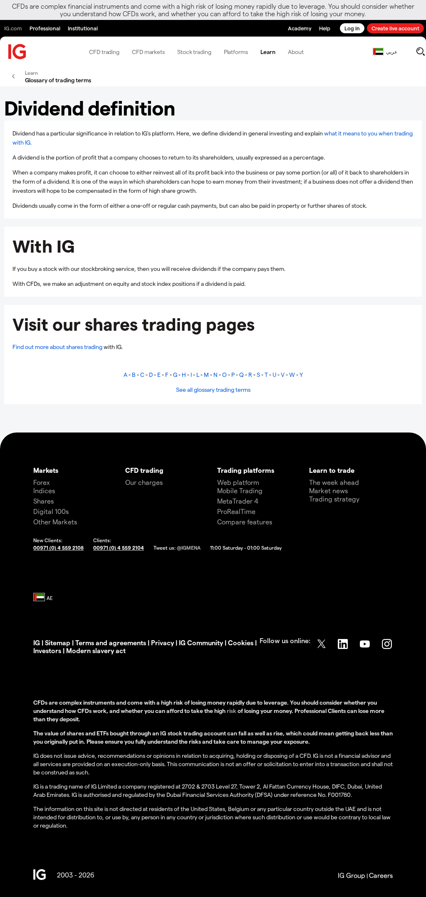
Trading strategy (334, 499)
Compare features (244, 522)
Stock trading (194, 51)
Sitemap (57, 642)
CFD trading (104, 51)
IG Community (201, 642)
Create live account (395, 28)
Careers (381, 875)
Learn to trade (331, 470)
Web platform (238, 482)
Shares (43, 501)
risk (232, 710)
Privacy (162, 642)
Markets (45, 470)
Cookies (240, 642)
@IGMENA (189, 547)
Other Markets (55, 522)
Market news (328, 490)
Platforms (236, 51)
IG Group (351, 875)
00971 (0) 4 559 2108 (58, 547)
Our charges (144, 482)
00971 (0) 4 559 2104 (118, 547)
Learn (268, 51)
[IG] (17, 51)
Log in (352, 28)
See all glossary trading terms (213, 389)
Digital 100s (51, 511)
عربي (391, 51)
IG (36, 642)
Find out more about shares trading (57, 346)
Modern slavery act (96, 650)
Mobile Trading (240, 490)
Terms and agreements (110, 642)
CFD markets (148, 51)
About (296, 51)
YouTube (366, 644)
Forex (41, 482)
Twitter (322, 644)
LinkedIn (344, 644)
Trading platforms (245, 470)
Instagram (388, 644)
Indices (44, 490)
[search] (420, 51)
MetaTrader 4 (237, 501)
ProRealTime (236, 511)
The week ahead (334, 482)
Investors (47, 650)
